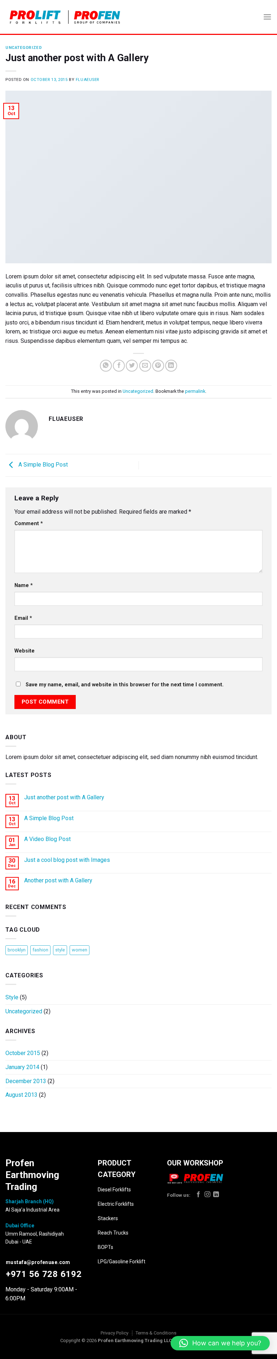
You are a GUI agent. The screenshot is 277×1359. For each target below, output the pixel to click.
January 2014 (22, 1067)
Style (11, 997)
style (60, 950)
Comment (28, 524)
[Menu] (267, 17)
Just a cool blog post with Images (67, 859)
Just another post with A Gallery (64, 797)
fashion (40, 950)
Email (23, 618)
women (79, 950)
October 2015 (22, 1053)
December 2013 (25, 1081)
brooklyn (17, 950)
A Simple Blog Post (42, 465)
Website (24, 651)
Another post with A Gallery (58, 880)
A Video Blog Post (47, 839)
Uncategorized (23, 47)
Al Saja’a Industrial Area (32, 1210)
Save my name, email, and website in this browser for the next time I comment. (125, 685)
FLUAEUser (87, 79)
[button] (220, 1343)
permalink (195, 391)
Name (23, 585)
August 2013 (21, 1094)
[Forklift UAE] (64, 17)
